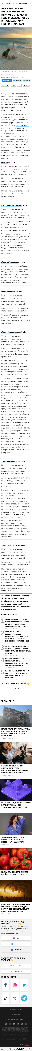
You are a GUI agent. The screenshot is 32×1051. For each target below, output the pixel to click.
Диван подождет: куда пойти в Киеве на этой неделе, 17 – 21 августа (12, 839)
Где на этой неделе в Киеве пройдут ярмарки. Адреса (14, 873)
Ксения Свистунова (9, 332)
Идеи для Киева (6, 3)
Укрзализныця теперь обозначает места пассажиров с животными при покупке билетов (14, 769)
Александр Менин (9, 461)
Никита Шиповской (9, 262)
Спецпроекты (16, 1017)
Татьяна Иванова (9, 545)
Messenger (17, 950)
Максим (4, 162)
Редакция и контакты (16, 1012)
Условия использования (16, 1009)
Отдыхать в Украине (20, 3)
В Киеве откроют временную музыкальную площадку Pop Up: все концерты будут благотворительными (15, 907)
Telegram (17, 944)
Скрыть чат (16, 688)
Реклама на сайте (16, 1014)
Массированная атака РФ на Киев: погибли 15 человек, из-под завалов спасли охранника (15, 732)
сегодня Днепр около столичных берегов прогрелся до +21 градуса (15, 128)
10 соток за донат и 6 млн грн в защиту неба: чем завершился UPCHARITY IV (16, 805)
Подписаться (17, 971)
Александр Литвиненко (11, 205)
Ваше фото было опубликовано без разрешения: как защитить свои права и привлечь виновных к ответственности (17, 636)
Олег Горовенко (8, 291)
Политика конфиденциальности (16, 1019)
